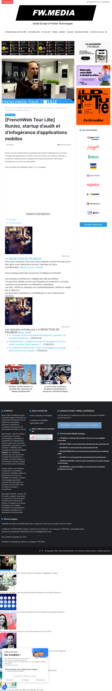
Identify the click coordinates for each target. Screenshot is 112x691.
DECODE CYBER (65, 444)
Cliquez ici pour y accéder (31, 267)
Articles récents (15, 223)
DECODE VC (64, 457)
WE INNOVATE (64, 467)
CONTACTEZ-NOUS (97, 32)
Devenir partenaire (93, 224)
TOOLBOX (70, 32)
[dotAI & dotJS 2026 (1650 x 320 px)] (38, 48)
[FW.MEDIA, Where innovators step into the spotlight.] (56, 16)
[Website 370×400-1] (93, 124)
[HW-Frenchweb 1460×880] (93, 85)
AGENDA (62, 32)
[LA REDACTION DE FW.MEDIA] (18, 253)
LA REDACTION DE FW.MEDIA (23, 258)
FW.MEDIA (14, 415)
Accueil (9, 108)
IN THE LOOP (45, 32)
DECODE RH (64, 448)
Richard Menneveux (27, 531)
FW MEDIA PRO (34, 32)
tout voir (24, 332)
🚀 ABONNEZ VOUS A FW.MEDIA (98, 2)
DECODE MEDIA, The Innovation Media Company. (80, 551)
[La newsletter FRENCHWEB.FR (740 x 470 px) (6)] (93, 62)
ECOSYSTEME (18, 108)
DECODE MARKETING (67, 451)
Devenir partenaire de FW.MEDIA (41, 415)
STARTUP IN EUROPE (67, 461)
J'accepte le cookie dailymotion (38, 214)
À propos (12, 219)
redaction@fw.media (37, 423)
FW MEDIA (63, 438)
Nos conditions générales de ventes (14, 537)
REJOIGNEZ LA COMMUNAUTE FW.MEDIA (79, 425)
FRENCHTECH (28, 108)
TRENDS (55, 32)
